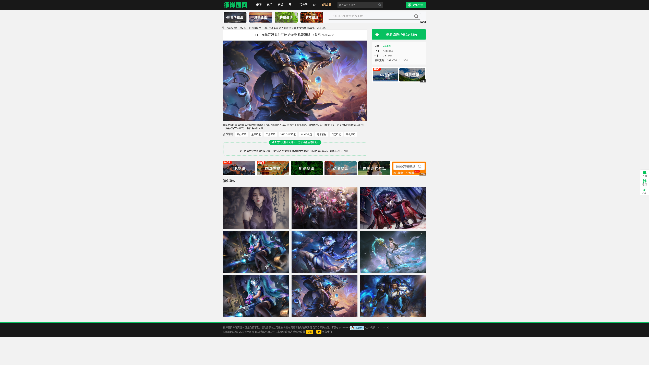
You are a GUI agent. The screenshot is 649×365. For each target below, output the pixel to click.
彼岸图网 (235, 5)
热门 (269, 4)
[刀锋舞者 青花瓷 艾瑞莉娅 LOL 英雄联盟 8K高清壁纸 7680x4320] (324, 252)
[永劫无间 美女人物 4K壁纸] (393, 252)
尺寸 (291, 4)
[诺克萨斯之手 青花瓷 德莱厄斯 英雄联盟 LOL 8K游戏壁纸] (393, 296)
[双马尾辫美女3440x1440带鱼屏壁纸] (256, 296)
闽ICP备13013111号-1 (266, 332)
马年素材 (321, 134)
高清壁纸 (282, 332)
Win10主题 (306, 134)
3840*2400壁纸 (288, 134)
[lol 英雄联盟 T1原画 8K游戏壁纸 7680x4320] (324, 208)
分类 (280, 4)
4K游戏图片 (255, 28)
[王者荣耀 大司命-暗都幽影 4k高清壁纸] (393, 208)
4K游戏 (387, 46)
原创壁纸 (241, 134)
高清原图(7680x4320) (401, 34)
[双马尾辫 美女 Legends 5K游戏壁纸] (256, 252)
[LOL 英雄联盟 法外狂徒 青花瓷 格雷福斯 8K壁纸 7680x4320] (324, 296)
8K (314, 4)
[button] (416, 5)
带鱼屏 (303, 4)
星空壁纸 (256, 134)
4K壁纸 (242, 28)
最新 (259, 4)
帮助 (289, 332)
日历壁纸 (336, 134)
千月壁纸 (270, 134)
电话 (644, 184)
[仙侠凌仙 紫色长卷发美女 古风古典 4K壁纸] (256, 208)
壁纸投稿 (297, 332)
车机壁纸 (350, 134)
